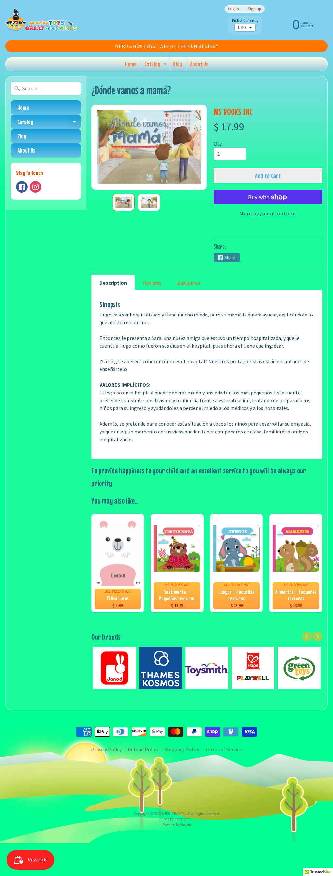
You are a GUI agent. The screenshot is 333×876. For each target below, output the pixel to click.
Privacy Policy (106, 749)
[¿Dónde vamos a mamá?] (124, 202)
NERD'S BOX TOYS (175, 813)
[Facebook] (22, 187)
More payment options (268, 213)
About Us (199, 64)
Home (131, 64)
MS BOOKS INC (233, 111)
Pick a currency (245, 20)
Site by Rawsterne (177, 819)
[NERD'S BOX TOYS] (41, 20)
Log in (233, 9)
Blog (177, 64)
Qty (218, 143)
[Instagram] (35, 187)
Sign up (254, 9)
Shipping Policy (182, 749)
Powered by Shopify (177, 824)
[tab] (113, 282)
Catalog (156, 65)
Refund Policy (143, 749)
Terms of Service (223, 749)
